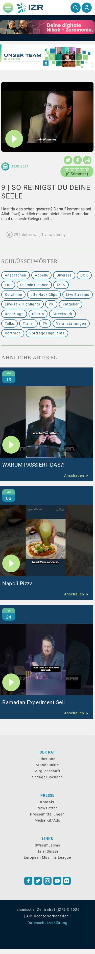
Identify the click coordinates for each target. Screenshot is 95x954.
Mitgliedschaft (47, 771)
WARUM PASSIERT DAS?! (33, 465)
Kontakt (47, 802)
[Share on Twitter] (68, 160)
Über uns (47, 759)
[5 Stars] (87, 169)
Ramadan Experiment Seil (33, 702)
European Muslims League (47, 857)
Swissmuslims (47, 845)
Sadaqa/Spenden (47, 777)
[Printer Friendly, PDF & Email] (87, 160)
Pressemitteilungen (47, 814)
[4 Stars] (82, 169)
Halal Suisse (47, 851)
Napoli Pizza (17, 583)
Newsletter (47, 808)
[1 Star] (66, 169)
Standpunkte (47, 765)
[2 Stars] (72, 169)
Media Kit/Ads (47, 820)
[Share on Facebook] (77, 160)
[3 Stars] (77, 169)
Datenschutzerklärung (47, 923)
